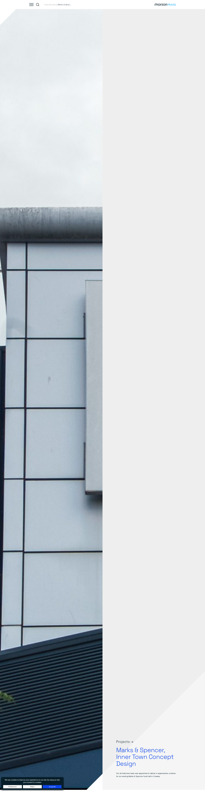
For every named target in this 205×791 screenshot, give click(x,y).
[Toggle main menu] (31, 4)
